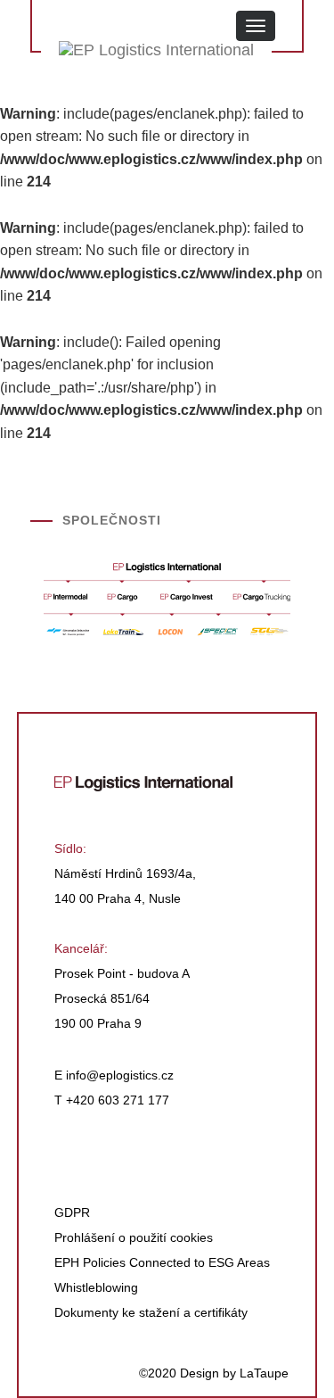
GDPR (72, 1212)
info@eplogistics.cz (120, 1075)
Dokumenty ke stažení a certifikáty (151, 1312)
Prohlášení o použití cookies (133, 1237)
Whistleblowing (96, 1287)
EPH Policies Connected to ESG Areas (162, 1262)
